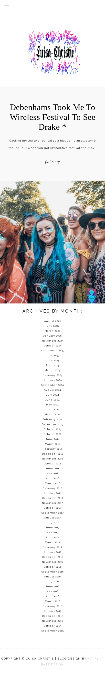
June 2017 (53, 527)
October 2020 (53, 434)
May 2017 (52, 532)
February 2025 (53, 375)
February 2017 (52, 547)
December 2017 (52, 498)
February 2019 (52, 448)
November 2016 (52, 561)
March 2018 (52, 483)
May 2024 (52, 404)
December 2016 (52, 557)
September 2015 (53, 630)
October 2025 (53, 345)
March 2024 (53, 414)
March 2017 (52, 542)
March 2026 (52, 331)
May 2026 (52, 326)
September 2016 (53, 571)
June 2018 (53, 468)
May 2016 (52, 591)
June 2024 (52, 399)
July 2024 (52, 394)
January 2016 (52, 611)
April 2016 (52, 596)
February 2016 (52, 606)
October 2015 (52, 625)
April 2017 (52, 537)
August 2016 (52, 576)
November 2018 (52, 458)
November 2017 (52, 503)
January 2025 (52, 380)
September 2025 (52, 350)
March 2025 (52, 370)
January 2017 (52, 552)
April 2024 (53, 409)
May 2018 (52, 473)
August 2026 (52, 321)
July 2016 (52, 581)
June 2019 (53, 439)
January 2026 (52, 335)
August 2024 (52, 389)
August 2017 (52, 517)
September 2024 (52, 385)
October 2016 (52, 566)
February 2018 (52, 488)
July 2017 (52, 522)
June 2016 (53, 586)
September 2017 (53, 512)
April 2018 (52, 478)
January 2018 (52, 493)
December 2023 (52, 424)
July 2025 (52, 355)
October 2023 (53, 429)
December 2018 (52, 453)
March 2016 (52, 601)
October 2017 (52, 507)
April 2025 (52, 365)
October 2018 (52, 463)
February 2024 (52, 419)
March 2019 (52, 444)
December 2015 (52, 616)
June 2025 (52, 360)
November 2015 (52, 620)
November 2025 (52, 340)
